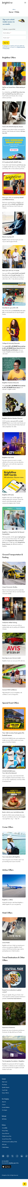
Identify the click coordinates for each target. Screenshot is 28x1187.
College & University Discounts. (11, 343)
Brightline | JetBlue (7, 900)
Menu (25, 2)
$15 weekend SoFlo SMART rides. (12, 162)
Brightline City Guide (8, 457)
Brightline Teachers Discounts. (10, 383)
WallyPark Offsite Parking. (9, 622)
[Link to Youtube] (3, 1156)
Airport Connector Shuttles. (10, 587)
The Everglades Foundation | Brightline (13, 1061)
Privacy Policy (6, 48)
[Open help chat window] (25, 1184)
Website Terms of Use (21, 47)
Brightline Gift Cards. (8, 495)
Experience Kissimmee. (8, 1027)
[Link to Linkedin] (22, 1156)
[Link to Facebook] (17, 1156)
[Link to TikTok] (26, 1156)
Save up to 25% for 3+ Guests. (10, 270)
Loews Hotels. (6, 942)
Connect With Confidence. (9, 690)
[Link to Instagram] (8, 1156)
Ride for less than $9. (8, 237)
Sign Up (6, 43)
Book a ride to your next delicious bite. (13, 812)
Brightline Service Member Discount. (12, 418)
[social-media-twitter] (12, 1156)
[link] (14, 80)
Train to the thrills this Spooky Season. (12, 126)
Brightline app (12, 1163)
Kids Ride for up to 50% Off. (10, 308)
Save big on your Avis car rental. (11, 658)
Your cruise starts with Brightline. (11, 857)
